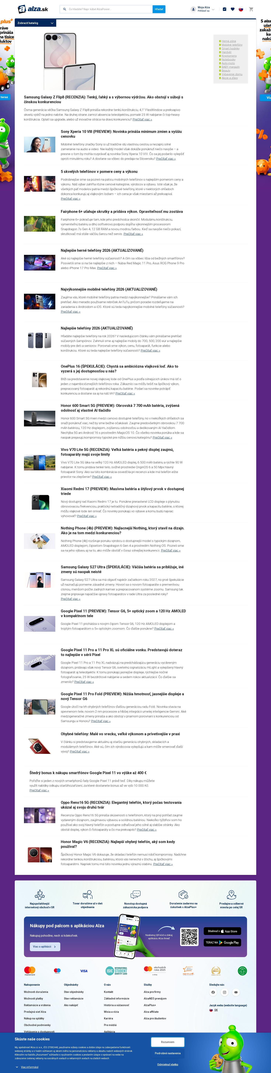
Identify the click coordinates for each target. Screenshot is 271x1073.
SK (216, 1010)
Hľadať (159, 9)
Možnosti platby (33, 998)
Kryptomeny (229, 55)
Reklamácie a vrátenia (37, 1005)
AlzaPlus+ (150, 1005)
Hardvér (227, 52)
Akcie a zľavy (230, 78)
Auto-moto (228, 63)
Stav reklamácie (73, 998)
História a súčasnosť (116, 1005)
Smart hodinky (230, 48)
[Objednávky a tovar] (224, 9)
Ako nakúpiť (71, 1005)
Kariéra (108, 1018)
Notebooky (228, 59)
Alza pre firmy (152, 991)
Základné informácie (116, 998)
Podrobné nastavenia (168, 1053)
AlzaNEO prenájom (155, 998)
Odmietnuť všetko (167, 1064)
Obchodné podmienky (37, 1025)
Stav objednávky (74, 991)
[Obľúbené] (232, 9)
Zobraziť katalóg (28, 23)
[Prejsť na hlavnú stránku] (33, 9)
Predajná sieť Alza (35, 1011)
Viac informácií (29, 1067)
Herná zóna (229, 41)
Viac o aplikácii (42, 946)
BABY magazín (231, 67)
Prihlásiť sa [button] (203, 10)
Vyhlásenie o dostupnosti (39, 1031)
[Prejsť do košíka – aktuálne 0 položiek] (251, 9)
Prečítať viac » (142, 119)
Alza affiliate (151, 1011)
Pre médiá (110, 1025)
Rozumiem (167, 1042)
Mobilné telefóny (232, 44)
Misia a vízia (111, 1011)
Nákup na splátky (34, 1018)
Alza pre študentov (155, 1018)
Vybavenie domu (232, 74)
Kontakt (108, 991)
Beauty (226, 70)
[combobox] (106, 9)
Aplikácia (109, 1031)
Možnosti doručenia (36, 991)
